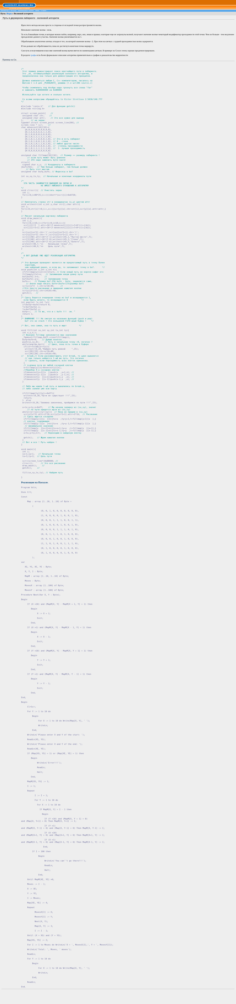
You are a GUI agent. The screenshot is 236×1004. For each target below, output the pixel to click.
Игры (9, 13)
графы (33, 55)
